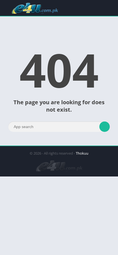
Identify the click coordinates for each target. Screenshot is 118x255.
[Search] (104, 126)
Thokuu (82, 153)
